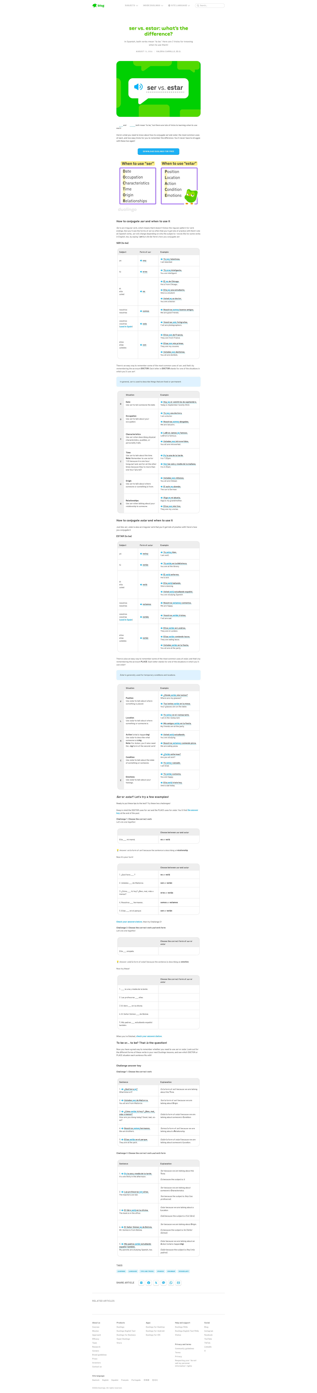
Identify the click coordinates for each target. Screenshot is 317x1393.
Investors (96, 1363)
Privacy (178, 1356)
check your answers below (149, 1036)
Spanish (160, 1271)
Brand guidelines (99, 1355)
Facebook (208, 1335)
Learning (121, 1271)
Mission (95, 1331)
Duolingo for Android (155, 1331)
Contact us (97, 1367)
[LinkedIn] (141, 1282)
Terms (178, 1352)
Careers (95, 1351)
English (105, 1380)
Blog (206, 1327)
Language (133, 1271)
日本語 (146, 1380)
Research (96, 1347)
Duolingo (120, 1327)
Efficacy (95, 1339)
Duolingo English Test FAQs (187, 1331)
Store (119, 1343)
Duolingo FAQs (181, 1327)
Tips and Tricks (147, 1271)
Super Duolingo (123, 1339)
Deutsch (95, 1380)
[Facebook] (149, 1282)
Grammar (171, 1271)
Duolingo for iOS (153, 1335)
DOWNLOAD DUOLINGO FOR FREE (158, 151)
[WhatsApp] (171, 1282)
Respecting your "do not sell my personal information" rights (185, 1363)
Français (125, 1380)
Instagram (208, 1331)
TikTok (207, 1343)
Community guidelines (184, 1348)
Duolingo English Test (126, 1331)
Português (136, 1380)
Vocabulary (184, 1271)
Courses (95, 1327)
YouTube (208, 1339)
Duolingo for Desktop (155, 1327)
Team (94, 1343)
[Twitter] (156, 1282)
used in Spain (126, 326)
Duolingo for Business (126, 1335)
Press (94, 1359)
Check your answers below (129, 921)
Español (114, 1380)
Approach (96, 1335)
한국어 (155, 1380)
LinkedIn (207, 1347)
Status (178, 1335)
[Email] (178, 1282)
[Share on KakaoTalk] (164, 1282)
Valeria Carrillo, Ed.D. (168, 51)
